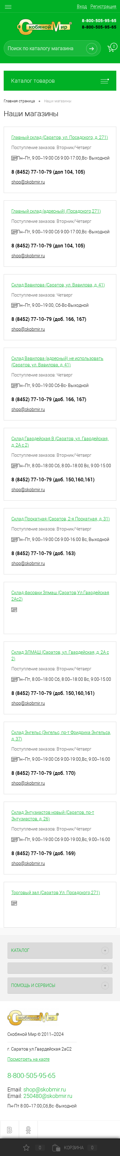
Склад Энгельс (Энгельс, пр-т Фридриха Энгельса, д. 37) (61, 735)
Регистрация (103, 6)
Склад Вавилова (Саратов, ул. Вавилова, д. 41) (58, 284)
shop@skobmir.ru (28, 182)
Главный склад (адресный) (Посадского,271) (56, 211)
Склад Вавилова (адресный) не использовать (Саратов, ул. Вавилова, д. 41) (57, 361)
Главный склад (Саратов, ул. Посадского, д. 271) (59, 137)
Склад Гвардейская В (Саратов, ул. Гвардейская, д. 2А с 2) (60, 442)
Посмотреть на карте (28, 1059)
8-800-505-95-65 (99, 27)
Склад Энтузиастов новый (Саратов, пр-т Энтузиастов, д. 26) (52, 815)
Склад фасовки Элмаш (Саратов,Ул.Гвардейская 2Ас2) (60, 596)
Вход (82, 6)
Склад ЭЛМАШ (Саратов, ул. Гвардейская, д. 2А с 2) (60, 655)
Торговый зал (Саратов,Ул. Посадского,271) (55, 892)
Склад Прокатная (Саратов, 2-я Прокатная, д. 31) (60, 518)
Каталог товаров (33, 80)
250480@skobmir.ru (47, 1096)
